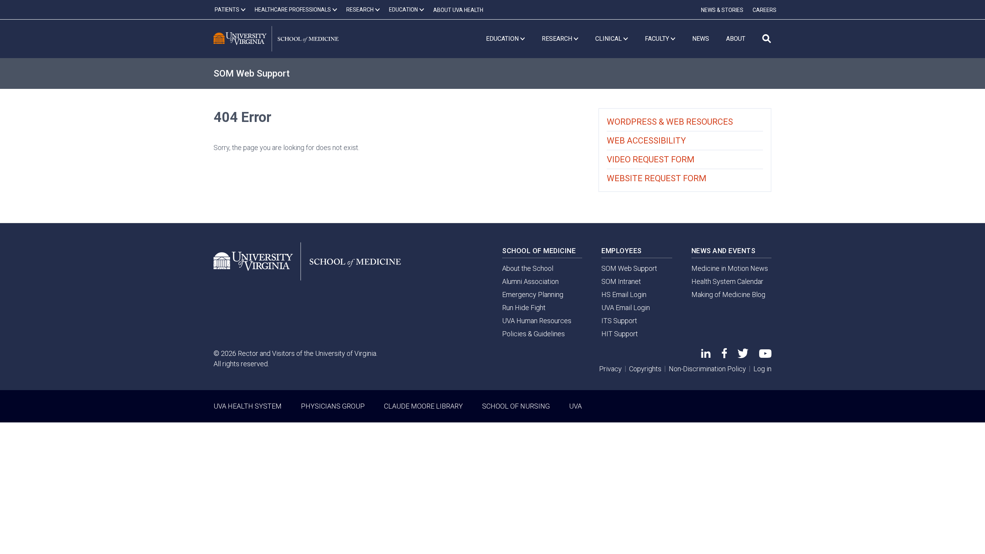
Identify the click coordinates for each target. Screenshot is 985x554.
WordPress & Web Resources (670, 122)
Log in (762, 369)
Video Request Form (651, 159)
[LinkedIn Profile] (706, 355)
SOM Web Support (252, 73)
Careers (764, 10)
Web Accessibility (646, 140)
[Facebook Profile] (724, 356)
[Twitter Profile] (743, 356)
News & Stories (722, 10)
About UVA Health (458, 10)
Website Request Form (656, 178)
